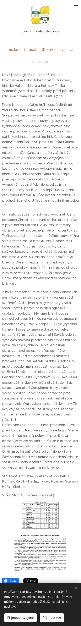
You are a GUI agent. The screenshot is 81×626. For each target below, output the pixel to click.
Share (13, 581)
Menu (76, 5)
